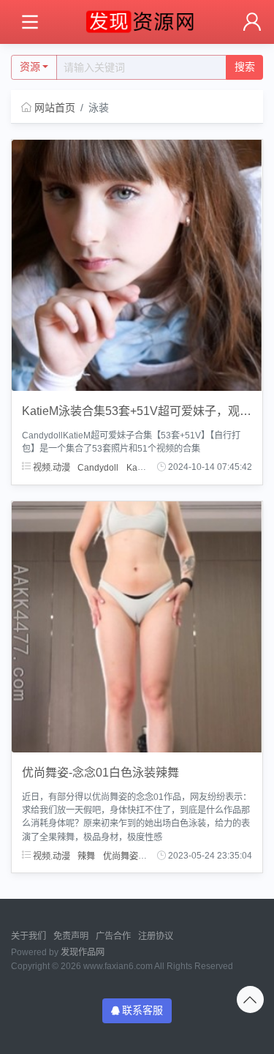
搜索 (245, 66)
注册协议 (155, 936)
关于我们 (28, 936)
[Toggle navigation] (29, 22)
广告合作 (113, 936)
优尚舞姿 (120, 856)
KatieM (140, 467)
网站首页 (54, 107)
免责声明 (70, 936)
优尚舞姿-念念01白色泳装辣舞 (100, 772)
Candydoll (97, 467)
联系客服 (142, 1010)
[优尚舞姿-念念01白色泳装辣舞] (137, 626)
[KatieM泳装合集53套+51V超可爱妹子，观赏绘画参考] (137, 264)
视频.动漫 (50, 467)
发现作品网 (82, 952)
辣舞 (86, 856)
